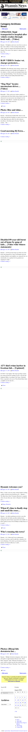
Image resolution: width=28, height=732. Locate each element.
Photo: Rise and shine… (12, 109)
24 (18, 705)
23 (15, 705)
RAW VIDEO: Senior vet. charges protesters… (12, 61)
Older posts (4, 29)
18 (20, 702)
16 (15, 702)
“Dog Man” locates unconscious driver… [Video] (11, 86)
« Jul (16, 711)
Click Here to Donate (14, 681)
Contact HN (19, 727)
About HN (19, 721)
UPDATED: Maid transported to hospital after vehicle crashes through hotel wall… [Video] (14, 35)
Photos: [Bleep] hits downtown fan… (10, 650)
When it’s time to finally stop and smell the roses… (14, 509)
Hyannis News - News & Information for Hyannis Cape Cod (16, 730)
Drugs (4, 504)
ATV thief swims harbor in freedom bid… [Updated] (13, 367)
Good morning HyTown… (13, 130)
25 (20, 705)
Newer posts (23, 29)
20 (25, 702)
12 (22, 700)
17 (18, 702)
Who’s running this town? (13, 531)
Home (18, 719)
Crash (4, 56)
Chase (4, 385)
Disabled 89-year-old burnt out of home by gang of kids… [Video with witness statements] (13, 243)
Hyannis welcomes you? (12, 486)
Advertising (19, 725)
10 (18, 700)
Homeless (8, 504)
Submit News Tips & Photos (22, 723)
